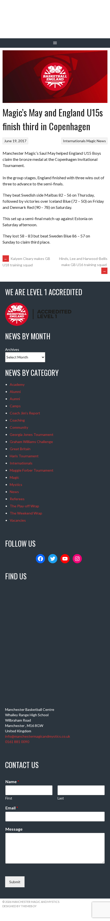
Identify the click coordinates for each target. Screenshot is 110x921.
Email (11, 807)
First (8, 798)
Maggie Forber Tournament (31, 470)
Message (14, 829)
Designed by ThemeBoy (19, 906)
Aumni (15, 399)
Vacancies (18, 520)
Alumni (15, 391)
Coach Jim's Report (25, 413)
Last (61, 798)
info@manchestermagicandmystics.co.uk (37, 736)
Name (12, 781)
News (101, 141)
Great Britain (20, 449)
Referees (17, 499)
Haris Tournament (24, 456)
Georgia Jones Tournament (31, 434)
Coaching (17, 420)
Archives (12, 349)
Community (19, 427)
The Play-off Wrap (24, 506)
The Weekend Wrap (26, 513)
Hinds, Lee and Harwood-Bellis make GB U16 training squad (83, 264)
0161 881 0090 (17, 741)
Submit (14, 882)
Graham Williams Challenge (31, 441)
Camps (15, 406)
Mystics (16, 484)
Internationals (74, 141)
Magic (91, 141)
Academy (17, 384)
